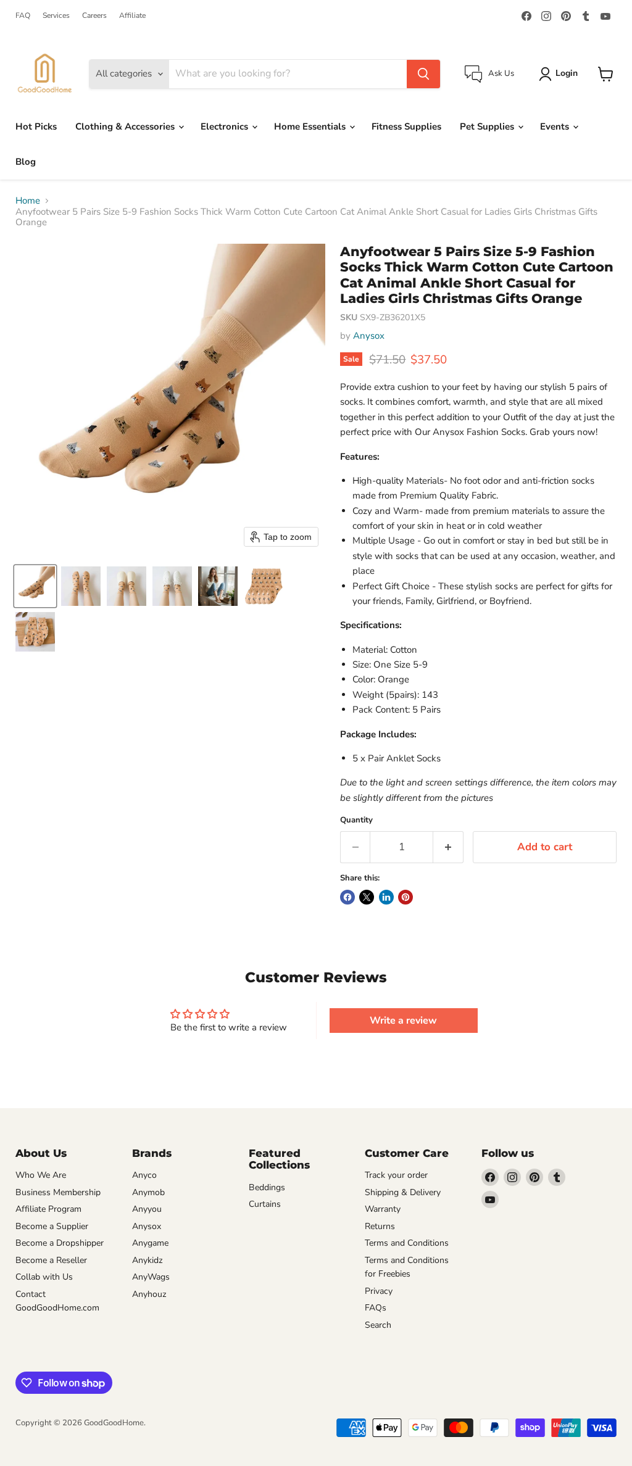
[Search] (423, 74)
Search (378, 1325)
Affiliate (132, 15)
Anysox (369, 335)
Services (56, 15)
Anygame (150, 1243)
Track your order (396, 1175)
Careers (94, 15)
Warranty (383, 1209)
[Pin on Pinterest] (405, 897)
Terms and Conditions (407, 1243)
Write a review (403, 1020)
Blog (25, 161)
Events (556, 126)
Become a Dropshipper (59, 1243)
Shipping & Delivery (403, 1192)
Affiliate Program (48, 1209)
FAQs (375, 1308)
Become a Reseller (51, 1260)
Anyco (144, 1175)
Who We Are (40, 1175)
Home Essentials (311, 126)
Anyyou (147, 1209)
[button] (35, 586)
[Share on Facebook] (347, 897)
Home (27, 201)
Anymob (148, 1192)
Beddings (267, 1187)
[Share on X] (366, 897)
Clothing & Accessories (126, 126)
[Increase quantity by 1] (448, 847)
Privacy (379, 1291)
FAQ (22, 15)
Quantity (356, 820)
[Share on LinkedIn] (386, 897)
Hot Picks (36, 126)
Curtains (265, 1204)
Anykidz (147, 1260)
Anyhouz (149, 1294)
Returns (380, 1226)
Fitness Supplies (406, 126)
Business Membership (58, 1192)
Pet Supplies (488, 126)
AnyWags (151, 1277)
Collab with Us (44, 1277)
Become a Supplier (51, 1226)
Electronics (226, 126)
